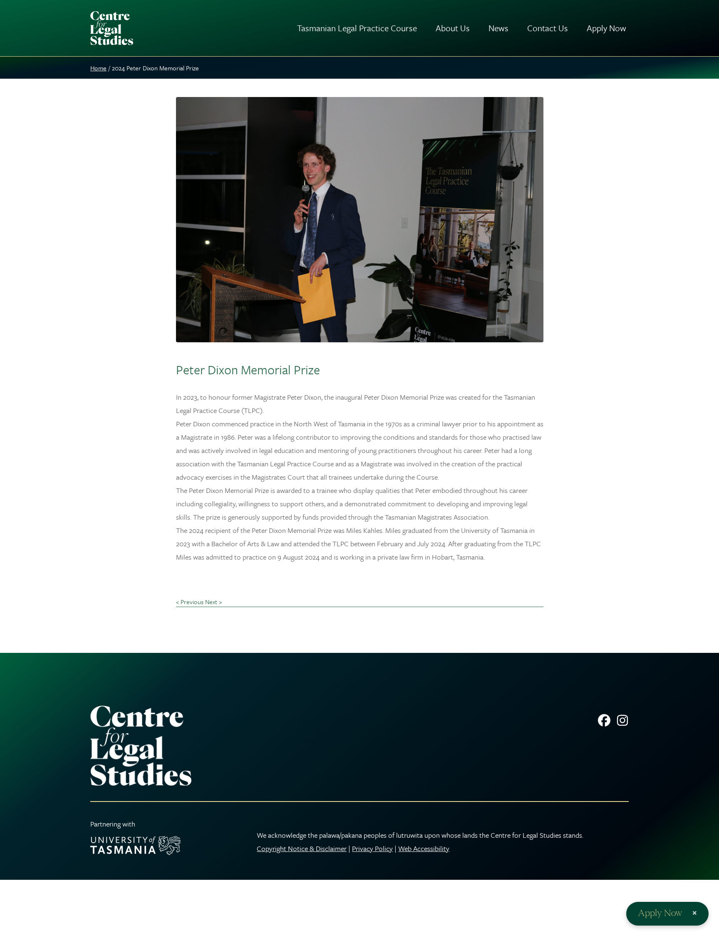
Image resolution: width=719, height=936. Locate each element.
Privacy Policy (372, 848)
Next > (213, 601)
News (498, 28)
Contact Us (547, 28)
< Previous (189, 601)
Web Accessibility (423, 848)
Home (98, 67)
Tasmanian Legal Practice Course (357, 28)
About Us (453, 28)
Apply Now (606, 28)
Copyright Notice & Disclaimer (302, 848)
